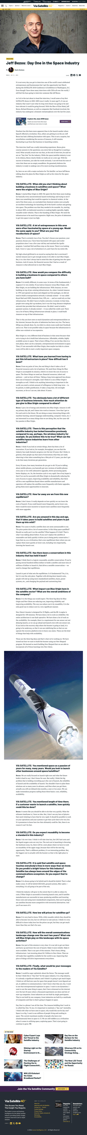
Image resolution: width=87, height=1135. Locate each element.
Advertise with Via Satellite (41, 1105)
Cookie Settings (38, 1109)
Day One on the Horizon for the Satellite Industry (72, 1037)
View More (64, 121)
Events (68, 5)
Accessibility (37, 1117)
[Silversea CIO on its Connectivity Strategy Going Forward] (54, 1051)
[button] (2, 5)
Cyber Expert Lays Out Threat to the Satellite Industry (32, 1037)
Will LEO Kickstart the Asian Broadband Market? (32, 1075)
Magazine (61, 5)
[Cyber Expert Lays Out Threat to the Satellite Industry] (13, 1038)
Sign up (75, 1114)
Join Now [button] (61, 1089)
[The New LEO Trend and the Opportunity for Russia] (54, 1064)
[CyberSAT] (56, 1)
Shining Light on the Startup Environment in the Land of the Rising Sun (32, 1050)
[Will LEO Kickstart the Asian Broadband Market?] (13, 1076)
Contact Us (37, 1107)
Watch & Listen (26, 5)
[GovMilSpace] (46, 1)
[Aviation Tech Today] (79, 1)
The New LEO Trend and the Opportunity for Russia (73, 1063)
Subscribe (82, 5)
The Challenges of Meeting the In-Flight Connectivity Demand (32, 1063)
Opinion (17, 5)
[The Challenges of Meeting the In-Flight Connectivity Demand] (13, 1064)
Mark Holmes (19, 70)
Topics (11, 5)
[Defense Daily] (66, 1)
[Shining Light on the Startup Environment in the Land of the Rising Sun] (13, 1051)
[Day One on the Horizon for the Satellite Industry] (54, 1038)
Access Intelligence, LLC (39, 1130)
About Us (36, 1103)
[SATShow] (36, 1)
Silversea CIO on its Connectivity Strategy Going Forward (73, 1050)
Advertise (75, 5)
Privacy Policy (38, 1111)
